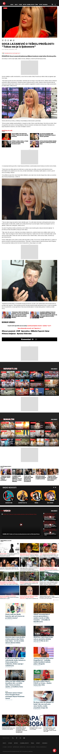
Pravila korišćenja (41, 747)
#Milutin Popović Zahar (40, 331)
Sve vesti (54, 368)
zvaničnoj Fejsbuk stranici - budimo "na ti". (39, 325)
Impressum (16, 747)
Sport (41, 4)
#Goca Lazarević (8, 331)
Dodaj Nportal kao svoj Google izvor (12, 53)
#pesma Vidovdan (24, 334)
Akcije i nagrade (30, 747)
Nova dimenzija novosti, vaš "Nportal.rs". (29, 328)
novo (11, 4)
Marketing (22, 747)
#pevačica (25, 331)
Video (6, 510)
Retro (24, 4)
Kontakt (10, 747)
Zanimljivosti (31, 4)
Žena (36, 4)
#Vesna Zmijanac (9, 334)
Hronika (45, 4)
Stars (20, 4)
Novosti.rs (10, 368)
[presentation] (54, 487)
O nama (5, 747)
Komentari (27, 339)
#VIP (18, 331)
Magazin (8, 419)
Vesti (16, 4)
